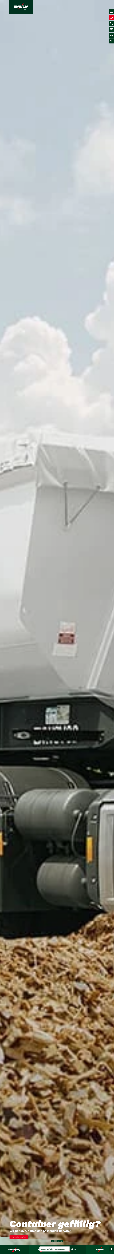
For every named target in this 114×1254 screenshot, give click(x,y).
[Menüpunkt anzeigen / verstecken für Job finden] (111, 35)
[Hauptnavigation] (111, 11)
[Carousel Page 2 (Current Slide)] (58, 1241)
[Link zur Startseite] (21, 7)
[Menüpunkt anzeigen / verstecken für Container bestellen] (111, 17)
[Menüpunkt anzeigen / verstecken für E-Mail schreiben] (111, 29)
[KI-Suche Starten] (72, 1248)
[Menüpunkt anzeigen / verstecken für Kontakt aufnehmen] (111, 23)
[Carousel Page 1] (55, 1241)
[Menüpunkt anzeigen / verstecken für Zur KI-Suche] (111, 40)
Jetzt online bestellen (19, 1237)
